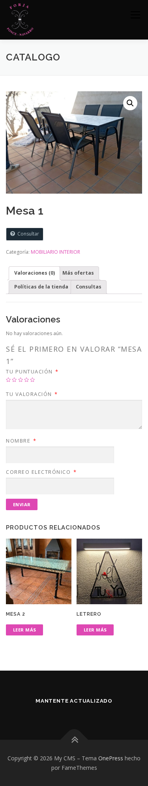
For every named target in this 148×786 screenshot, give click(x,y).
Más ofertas (78, 273)
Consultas (88, 286)
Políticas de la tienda (41, 286)
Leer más (24, 630)
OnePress (110, 758)
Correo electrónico (41, 471)
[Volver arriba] (74, 740)
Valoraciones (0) (34, 273)
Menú (134, 14)
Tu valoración (32, 394)
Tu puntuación (32, 371)
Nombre (21, 440)
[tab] (34, 273)
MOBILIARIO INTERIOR (55, 252)
